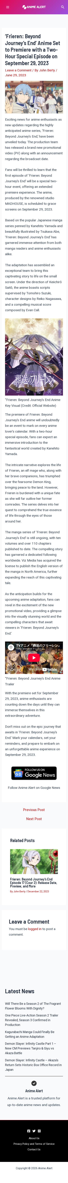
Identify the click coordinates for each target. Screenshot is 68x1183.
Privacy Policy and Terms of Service (34, 1143)
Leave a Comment (18, 70)
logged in (34, 929)
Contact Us (34, 1149)
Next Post (34, 819)
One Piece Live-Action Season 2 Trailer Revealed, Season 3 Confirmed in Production (31, 1020)
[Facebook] (28, 1131)
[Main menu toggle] (7, 7)
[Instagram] (39, 1131)
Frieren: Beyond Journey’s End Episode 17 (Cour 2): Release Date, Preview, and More (33, 882)
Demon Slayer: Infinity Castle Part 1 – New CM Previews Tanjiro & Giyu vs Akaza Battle (30, 1048)
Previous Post (34, 810)
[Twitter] (34, 1131)
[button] (63, 7)
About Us (34, 1138)
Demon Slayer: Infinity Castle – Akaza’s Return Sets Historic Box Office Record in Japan (33, 1064)
